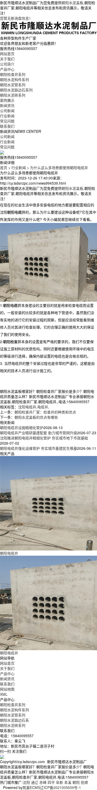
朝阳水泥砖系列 (12, 95)
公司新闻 (7, 110)
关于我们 (7, 58)
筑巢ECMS (31, 787)
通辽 (34, 782)
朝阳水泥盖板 (72, 2)
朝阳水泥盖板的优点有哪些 (36, 417)
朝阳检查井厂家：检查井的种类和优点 (45, 412)
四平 (51, 782)
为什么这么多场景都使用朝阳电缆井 (59, 167)
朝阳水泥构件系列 (14, 79)
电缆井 (42, 406)
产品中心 (7, 69)
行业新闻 (7, 115)
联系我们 (7, 126)
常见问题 (7, 121)
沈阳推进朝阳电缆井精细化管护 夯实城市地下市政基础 (44, 437)
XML (4, 694)
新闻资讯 (7, 105)
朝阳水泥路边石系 (14, 720)
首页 (3, 167)
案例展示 (7, 100)
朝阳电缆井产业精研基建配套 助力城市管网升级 (38, 432)
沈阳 (26, 782)
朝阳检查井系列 (12, 74)
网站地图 (7, 689)
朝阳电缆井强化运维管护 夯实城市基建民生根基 (38, 448)
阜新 (59, 782)
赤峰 (43, 782)
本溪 (67, 782)
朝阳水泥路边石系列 (16, 89)
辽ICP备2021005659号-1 (60, 787)
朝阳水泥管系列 (12, 84)
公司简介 (7, 64)
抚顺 (84, 782)
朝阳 (76, 782)
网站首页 (7, 53)
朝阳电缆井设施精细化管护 (21, 427)
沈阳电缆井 (27, 406)
